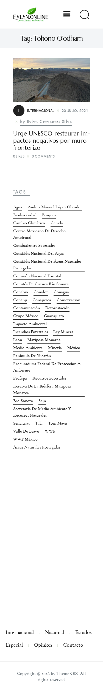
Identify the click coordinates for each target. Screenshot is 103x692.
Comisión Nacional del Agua (38, 253)
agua (17, 207)
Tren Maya (57, 423)
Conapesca (41, 300)
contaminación (26, 308)
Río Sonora (23, 400)
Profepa (20, 378)
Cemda (57, 223)
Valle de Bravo (26, 431)
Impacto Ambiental (30, 324)
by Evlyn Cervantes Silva (46, 121)
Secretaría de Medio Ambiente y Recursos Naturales (42, 411)
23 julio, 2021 (75, 111)
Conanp (20, 300)
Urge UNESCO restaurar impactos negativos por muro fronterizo (51, 141)
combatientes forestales (34, 245)
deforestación (57, 308)
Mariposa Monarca (43, 339)
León (17, 339)
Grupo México (25, 316)
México (73, 347)
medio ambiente (28, 347)
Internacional (36, 111)
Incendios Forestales (30, 332)
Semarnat (21, 423)
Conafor (41, 292)
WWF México (25, 439)
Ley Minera (63, 332)
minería (55, 347)
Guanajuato (54, 316)
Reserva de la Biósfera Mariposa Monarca (42, 389)
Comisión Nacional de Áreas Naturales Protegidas (47, 264)
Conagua (61, 292)
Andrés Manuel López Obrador (55, 207)
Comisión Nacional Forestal (37, 276)
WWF (50, 431)
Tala (39, 423)
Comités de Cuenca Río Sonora (41, 284)
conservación (68, 300)
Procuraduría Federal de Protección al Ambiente (47, 366)
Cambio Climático (29, 223)
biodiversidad (25, 215)
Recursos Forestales (49, 378)
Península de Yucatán (32, 355)
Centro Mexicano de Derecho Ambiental (39, 234)
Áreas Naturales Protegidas (36, 447)
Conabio (20, 292)
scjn (42, 400)
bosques (49, 215)
